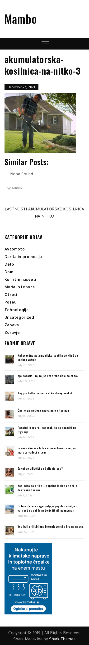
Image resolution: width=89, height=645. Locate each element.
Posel (10, 302)
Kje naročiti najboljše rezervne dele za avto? (48, 376)
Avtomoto (15, 249)
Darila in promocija (23, 256)
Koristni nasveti (20, 279)
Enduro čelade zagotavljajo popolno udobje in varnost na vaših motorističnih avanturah (48, 508)
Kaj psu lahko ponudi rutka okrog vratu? (45, 393)
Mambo (21, 18)
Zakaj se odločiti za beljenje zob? (40, 468)
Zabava (12, 324)
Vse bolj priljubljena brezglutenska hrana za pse (51, 526)
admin (17, 188)
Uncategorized (19, 317)
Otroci (11, 294)
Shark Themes (62, 638)
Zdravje (12, 332)
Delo (9, 264)
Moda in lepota (20, 287)
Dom (9, 271)
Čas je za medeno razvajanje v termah (43, 410)
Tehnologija (17, 309)
